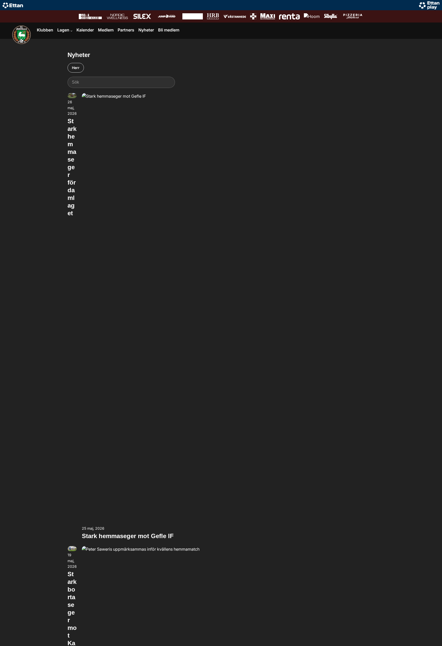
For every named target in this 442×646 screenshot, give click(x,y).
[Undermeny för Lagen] (71, 31)
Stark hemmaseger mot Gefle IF (128, 535)
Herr (76, 67)
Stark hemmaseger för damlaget (72, 167)
